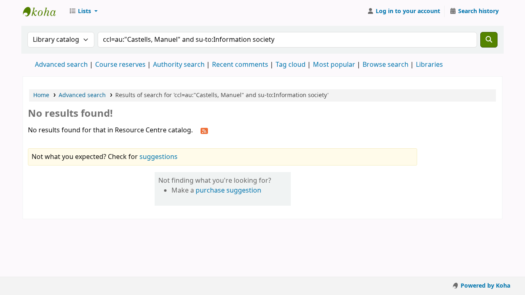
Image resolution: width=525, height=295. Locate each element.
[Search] (489, 40)
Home (41, 95)
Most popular (334, 65)
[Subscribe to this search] (204, 130)
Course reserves (120, 65)
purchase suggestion (228, 190)
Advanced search (61, 65)
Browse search (386, 65)
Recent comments (240, 65)
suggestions (158, 157)
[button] (83, 11)
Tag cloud (291, 65)
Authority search (179, 65)
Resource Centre (43, 11)
